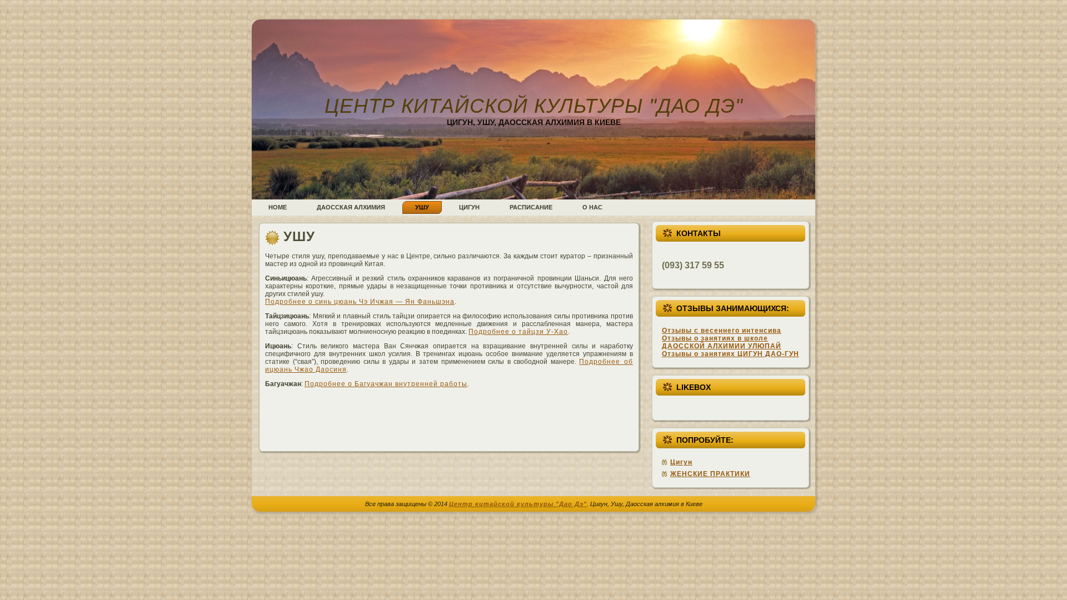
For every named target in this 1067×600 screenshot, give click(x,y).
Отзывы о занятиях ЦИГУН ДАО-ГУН (730, 354)
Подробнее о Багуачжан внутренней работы (386, 384)
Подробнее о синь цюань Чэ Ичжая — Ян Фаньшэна (360, 302)
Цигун (681, 462)
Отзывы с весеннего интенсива (721, 330)
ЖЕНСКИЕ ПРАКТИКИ (710, 474)
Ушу (299, 236)
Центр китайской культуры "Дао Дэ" (534, 105)
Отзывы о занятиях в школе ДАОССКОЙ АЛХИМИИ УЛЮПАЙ (721, 342)
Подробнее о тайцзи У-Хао (518, 332)
